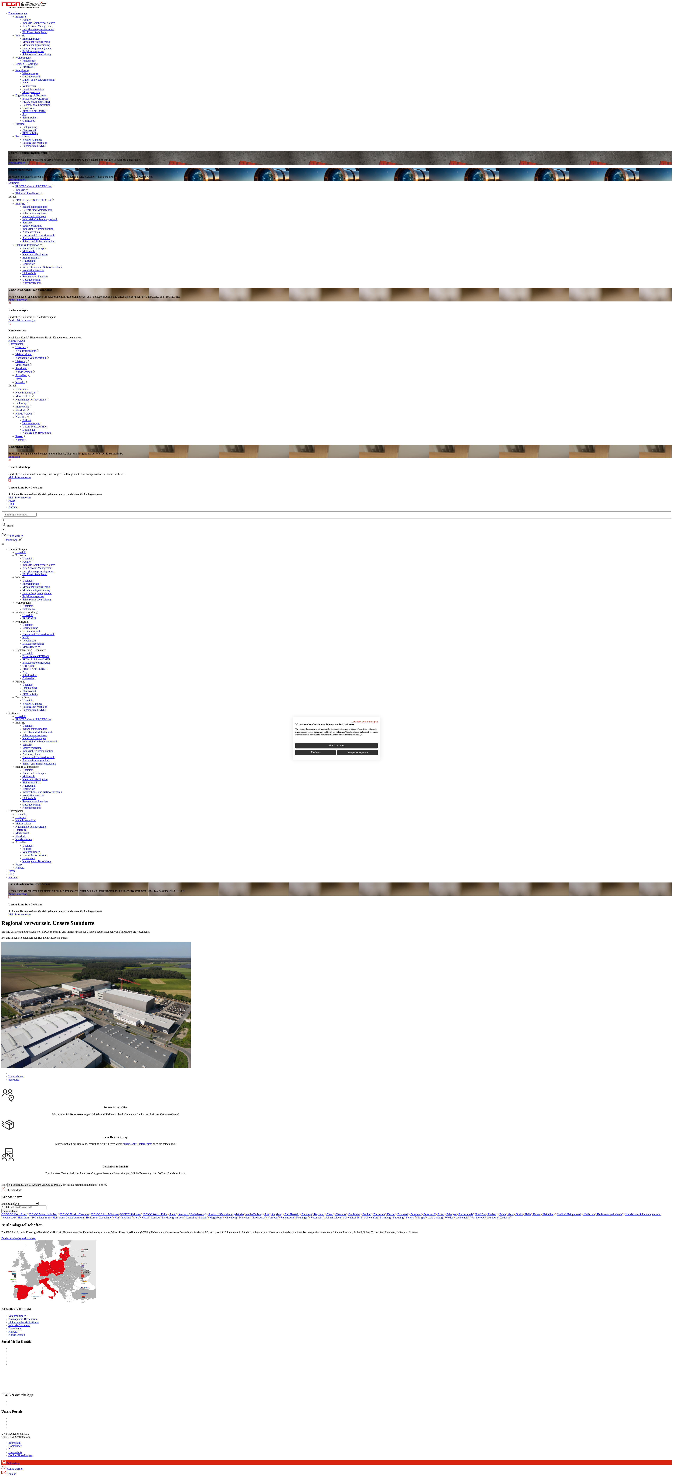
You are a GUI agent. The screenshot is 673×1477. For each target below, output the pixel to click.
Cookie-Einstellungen (20, 1455)
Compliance (15, 1445)
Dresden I (416, 1214)
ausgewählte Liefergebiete (137, 1143)
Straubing (398, 1217)
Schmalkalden (333, 1217)
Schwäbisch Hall (352, 1217)
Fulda (502, 1214)
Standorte (13, 1079)
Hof (116, 1217)
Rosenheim (316, 1217)
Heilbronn (589, 1214)
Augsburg (276, 1214)
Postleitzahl (7, 1207)
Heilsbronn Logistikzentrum (68, 1217)
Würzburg (492, 1217)
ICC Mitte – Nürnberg (43, 1214)
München (244, 1217)
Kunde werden (16, 1334)
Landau (155, 1217)
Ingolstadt (126, 1217)
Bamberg (306, 1214)
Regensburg (287, 1217)
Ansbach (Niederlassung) (192, 1214)
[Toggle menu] (2, 544)
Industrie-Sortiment (19, 1325)
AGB (11, 1449)
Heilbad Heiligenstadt (569, 1214)
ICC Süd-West (130, 1214)
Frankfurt (480, 1214)
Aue (266, 1214)
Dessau (390, 1214)
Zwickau (504, 1217)
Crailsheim (354, 1214)
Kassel (145, 1217)
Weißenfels (461, 1217)
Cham (329, 1214)
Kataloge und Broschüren (22, 1319)
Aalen (172, 1214)
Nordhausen (258, 1217)
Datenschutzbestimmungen (364, 721)
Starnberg (385, 1217)
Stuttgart (410, 1217)
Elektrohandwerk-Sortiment (23, 1322)
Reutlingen (301, 1217)
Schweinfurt (370, 1217)
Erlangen (451, 1214)
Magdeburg (215, 1217)
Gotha (519, 1214)
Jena (136, 1217)
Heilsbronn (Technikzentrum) (33, 1217)
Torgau (421, 1217)
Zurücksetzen (10, 1211)
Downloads (14, 1328)
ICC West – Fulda (155, 1214)
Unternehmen (15, 1076)
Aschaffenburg (253, 1214)
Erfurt (440, 1214)
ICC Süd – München (105, 1214)
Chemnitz (340, 1214)
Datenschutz (15, 1452)
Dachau (366, 1214)
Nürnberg (272, 1217)
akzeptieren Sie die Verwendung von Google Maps (34, 1185)
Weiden (448, 1217)
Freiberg (492, 1214)
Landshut (191, 1217)
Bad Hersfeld (291, 1214)
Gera (510, 1214)
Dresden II (429, 1214)
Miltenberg (230, 1217)
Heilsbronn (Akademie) (609, 1214)
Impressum (14, 1442)
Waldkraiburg (435, 1217)
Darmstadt (379, 1214)
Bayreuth (318, 1214)
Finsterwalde (465, 1214)
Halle (527, 1214)
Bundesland (8, 1203)
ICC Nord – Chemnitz (74, 1214)
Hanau (536, 1214)
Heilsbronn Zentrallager (98, 1217)
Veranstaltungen (17, 1315)
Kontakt (12, 1331)
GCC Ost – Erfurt (14, 1214)
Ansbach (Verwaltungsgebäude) (226, 1214)
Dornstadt (402, 1214)
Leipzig (202, 1217)
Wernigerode (477, 1217)
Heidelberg (548, 1214)
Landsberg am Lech (172, 1217)
